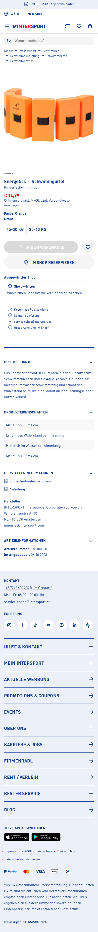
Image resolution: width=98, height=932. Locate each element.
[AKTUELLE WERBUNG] (49, 679)
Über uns (15, 728)
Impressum (12, 851)
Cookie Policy (66, 851)
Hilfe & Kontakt (23, 646)
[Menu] (7, 26)
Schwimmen (50, 51)
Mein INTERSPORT (24, 663)
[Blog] (49, 810)
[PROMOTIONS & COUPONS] (49, 696)
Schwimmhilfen (56, 56)
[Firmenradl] (49, 761)
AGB (28, 851)
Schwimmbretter (21, 61)
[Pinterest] (61, 625)
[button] (49, 362)
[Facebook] (22, 625)
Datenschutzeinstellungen (22, 859)
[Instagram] (9, 625)
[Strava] (87, 625)
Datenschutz (43, 851)
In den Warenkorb (45, 247)
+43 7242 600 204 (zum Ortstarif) (28, 587)
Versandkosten (60, 200)
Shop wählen (24, 286)
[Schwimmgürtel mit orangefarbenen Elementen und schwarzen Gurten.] (49, 115)
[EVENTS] (49, 712)
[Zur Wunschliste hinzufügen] (88, 247)
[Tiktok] (35, 625)
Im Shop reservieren (53, 262)
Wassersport (27, 51)
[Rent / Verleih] (49, 777)
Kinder (8, 51)
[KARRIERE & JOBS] (49, 744)
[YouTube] (48, 625)
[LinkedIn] (74, 625)
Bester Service (22, 793)
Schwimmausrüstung (24, 56)
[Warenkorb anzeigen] (90, 26)
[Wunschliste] (79, 26)
